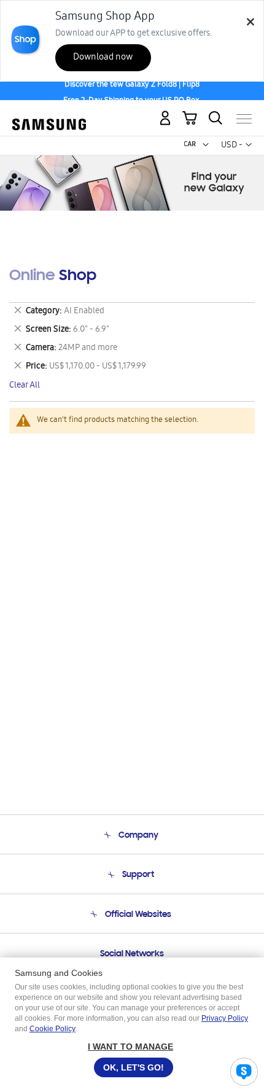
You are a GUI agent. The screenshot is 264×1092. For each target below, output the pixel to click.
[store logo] (49, 113)
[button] (206, 145)
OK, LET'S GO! (133, 1067)
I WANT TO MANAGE (130, 1046)
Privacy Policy (224, 1018)
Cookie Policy (52, 1028)
